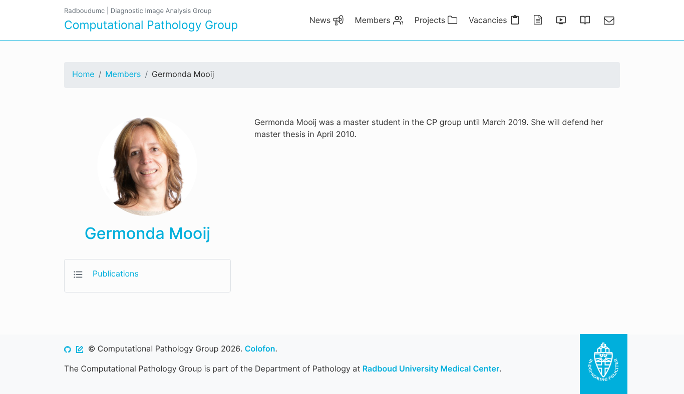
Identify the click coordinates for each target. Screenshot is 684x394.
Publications (116, 273)
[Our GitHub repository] (67, 349)
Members (123, 74)
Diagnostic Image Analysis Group (161, 11)
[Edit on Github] (80, 349)
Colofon (260, 349)
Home (83, 74)
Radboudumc (84, 11)
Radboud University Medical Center (431, 369)
